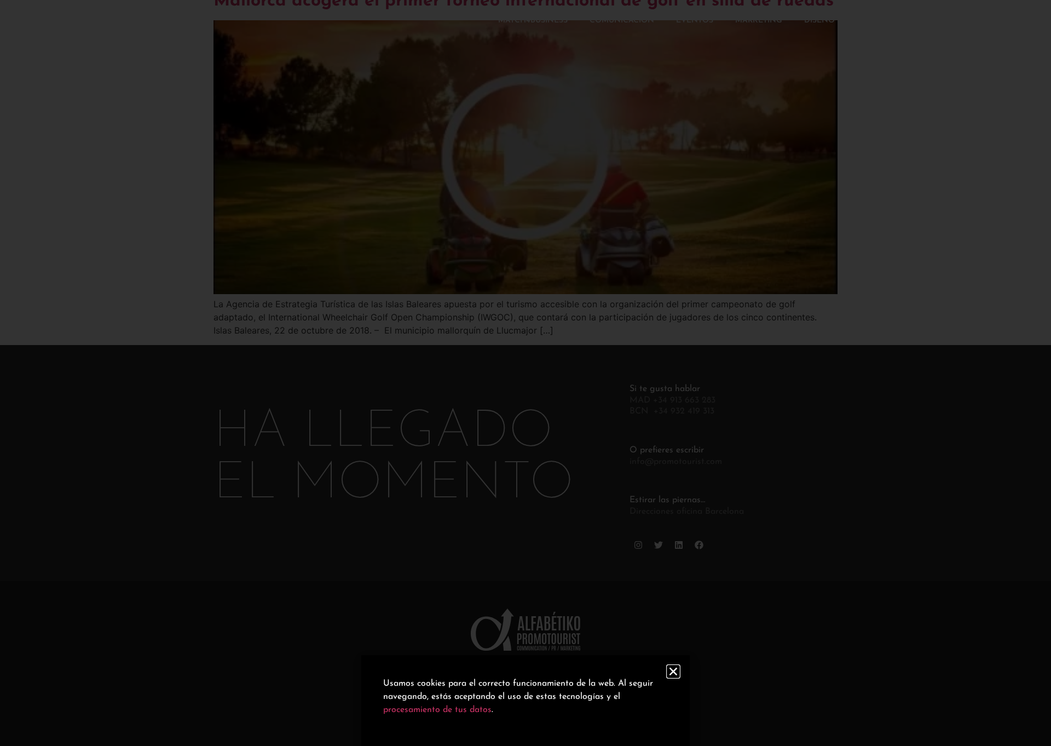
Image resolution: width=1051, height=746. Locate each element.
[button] (673, 671)
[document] (525, 373)
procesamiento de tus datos (437, 709)
